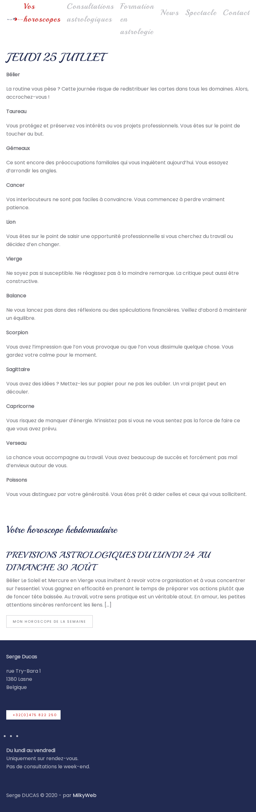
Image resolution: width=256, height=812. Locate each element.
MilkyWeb (84, 795)
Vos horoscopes (42, 12)
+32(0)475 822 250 (35, 714)
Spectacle (201, 12)
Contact (236, 12)
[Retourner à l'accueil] (15, 19)
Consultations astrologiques (90, 12)
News (169, 12)
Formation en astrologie (137, 19)
